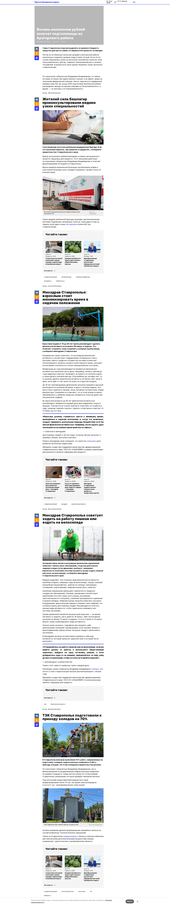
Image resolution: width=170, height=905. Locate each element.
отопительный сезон (67, 891)
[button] (73, 127)
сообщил (95, 669)
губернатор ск (60, 281)
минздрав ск (47, 281)
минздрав (64, 504)
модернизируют (70, 836)
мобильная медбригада (83, 277)
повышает (91, 441)
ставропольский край (50, 277)
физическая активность (79, 504)
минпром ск (47, 895)
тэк (91, 891)
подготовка (81, 891)
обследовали (71, 224)
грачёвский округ (66, 277)
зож (45, 704)
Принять (130, 901)
